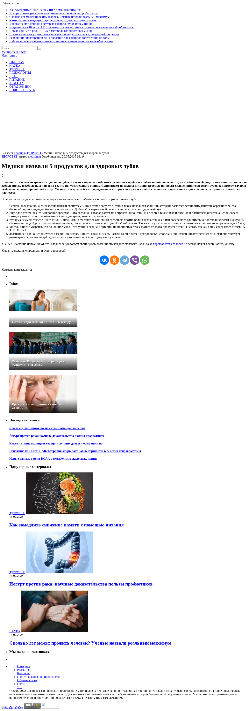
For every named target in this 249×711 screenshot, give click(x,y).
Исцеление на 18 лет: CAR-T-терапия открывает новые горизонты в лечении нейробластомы (71, 27)
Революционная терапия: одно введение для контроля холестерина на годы (59, 37)
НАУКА (14, 65)
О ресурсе (23, 666)
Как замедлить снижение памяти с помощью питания (45, 9)
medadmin (34, 156)
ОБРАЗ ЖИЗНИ (20, 86)
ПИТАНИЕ (17, 79)
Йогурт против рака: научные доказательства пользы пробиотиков (53, 13)
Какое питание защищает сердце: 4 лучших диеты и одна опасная (52, 20)
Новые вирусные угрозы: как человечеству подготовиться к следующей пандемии (64, 34)
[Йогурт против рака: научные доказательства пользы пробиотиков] (59, 572)
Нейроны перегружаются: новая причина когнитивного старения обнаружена (61, 41)
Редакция (23, 669)
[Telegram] (124, 260)
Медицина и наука (14, 52)
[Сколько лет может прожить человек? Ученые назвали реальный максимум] (54, 631)
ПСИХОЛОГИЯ (20, 72)
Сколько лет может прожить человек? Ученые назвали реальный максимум (59, 16)
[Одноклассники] (114, 260)
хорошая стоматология (168, 244)
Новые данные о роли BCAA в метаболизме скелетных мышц (50, 30)
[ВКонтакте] (104, 260)
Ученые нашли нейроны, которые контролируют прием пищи (50, 23)
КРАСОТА (16, 83)
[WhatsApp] (144, 260)
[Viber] (134, 260)
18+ (19, 687)
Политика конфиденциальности (38, 676)
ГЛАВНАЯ (16, 62)
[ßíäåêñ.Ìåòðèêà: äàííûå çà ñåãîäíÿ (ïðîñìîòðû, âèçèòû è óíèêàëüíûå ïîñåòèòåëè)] (12, 707)
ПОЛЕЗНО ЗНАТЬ (22, 90)
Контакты (23, 673)
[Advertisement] (124, 122)
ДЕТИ (13, 76)
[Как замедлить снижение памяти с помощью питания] (59, 513)
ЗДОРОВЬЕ (17, 69)
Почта (21, 683)
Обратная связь (27, 680)
